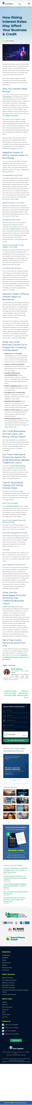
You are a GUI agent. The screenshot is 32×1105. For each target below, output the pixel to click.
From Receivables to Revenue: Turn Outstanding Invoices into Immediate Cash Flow (15, 878)
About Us (4, 1004)
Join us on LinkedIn (10, 1031)
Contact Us (5, 1009)
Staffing (22, 800)
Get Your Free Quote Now (16, 740)
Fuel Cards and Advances (9, 980)
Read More (9, 773)
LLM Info (4, 1017)
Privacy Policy (6, 1014)
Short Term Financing (8, 987)
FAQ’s (3, 1012)
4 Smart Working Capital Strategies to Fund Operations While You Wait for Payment (15, 886)
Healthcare (9, 800)
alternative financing (18, 466)
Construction (9, 815)
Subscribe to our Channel (12, 1034)
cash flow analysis (12, 506)
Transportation (9, 792)
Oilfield (9, 808)
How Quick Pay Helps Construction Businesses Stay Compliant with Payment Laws (14, 899)
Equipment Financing (8, 982)
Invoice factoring (8, 606)
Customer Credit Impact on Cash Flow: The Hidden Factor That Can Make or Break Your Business (15, 870)
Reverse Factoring (7, 977)
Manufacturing (22, 792)
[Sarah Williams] (6, 675)
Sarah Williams (9, 41)
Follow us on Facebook (11, 1024)
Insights (4, 1002)
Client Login (16, 1040)
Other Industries (22, 815)
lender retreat (15, 229)
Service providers (22, 808)
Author (5, 665)
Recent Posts (12, 665)
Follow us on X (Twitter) (11, 1027)
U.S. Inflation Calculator (10, 115)
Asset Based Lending (8, 985)
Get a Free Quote (7, 1007)
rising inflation (7, 97)
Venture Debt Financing (9, 994)
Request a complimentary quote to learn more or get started (15, 657)
